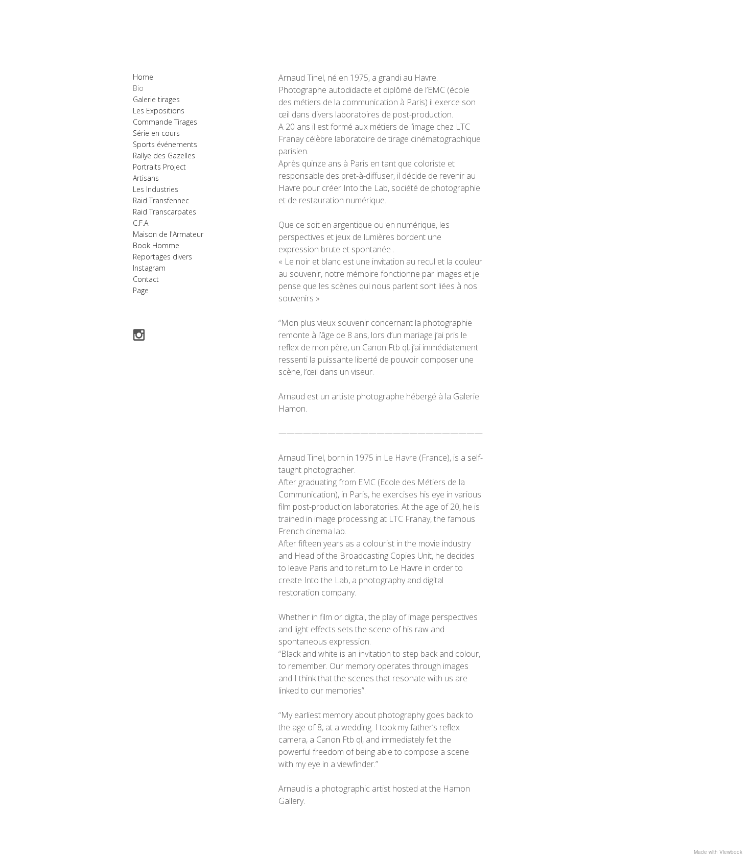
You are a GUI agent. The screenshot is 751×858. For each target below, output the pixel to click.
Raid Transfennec (161, 200)
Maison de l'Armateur (168, 234)
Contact (146, 279)
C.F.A (140, 223)
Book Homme (156, 245)
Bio (138, 88)
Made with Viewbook (718, 851)
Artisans (146, 178)
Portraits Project (159, 167)
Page (141, 290)
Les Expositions (158, 110)
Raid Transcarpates (164, 212)
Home (143, 77)
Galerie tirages (156, 99)
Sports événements (165, 144)
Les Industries (155, 189)
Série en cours (156, 133)
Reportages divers (162, 256)
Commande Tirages (165, 122)
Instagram (149, 268)
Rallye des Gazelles (164, 155)
